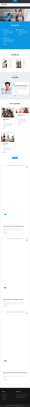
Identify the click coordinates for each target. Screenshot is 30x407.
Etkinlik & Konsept (21, 115)
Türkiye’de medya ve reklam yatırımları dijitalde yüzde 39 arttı (13, 226)
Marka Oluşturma (21, 29)
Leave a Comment (6, 234)
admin (9, 301)
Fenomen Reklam (4, 394)
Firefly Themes (22, 405)
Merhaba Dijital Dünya (12, 13)
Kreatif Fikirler (5, 143)
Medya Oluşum (4, 399)
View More (15, 157)
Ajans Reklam (4, 4)
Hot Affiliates (4, 397)
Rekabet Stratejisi (6, 38)
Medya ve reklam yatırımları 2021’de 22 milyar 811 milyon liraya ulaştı (15, 372)
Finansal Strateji (6, 29)
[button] (1, 15)
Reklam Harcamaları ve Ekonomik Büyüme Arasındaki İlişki (13, 299)
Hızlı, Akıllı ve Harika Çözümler (20, 85)
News (5, 214)
